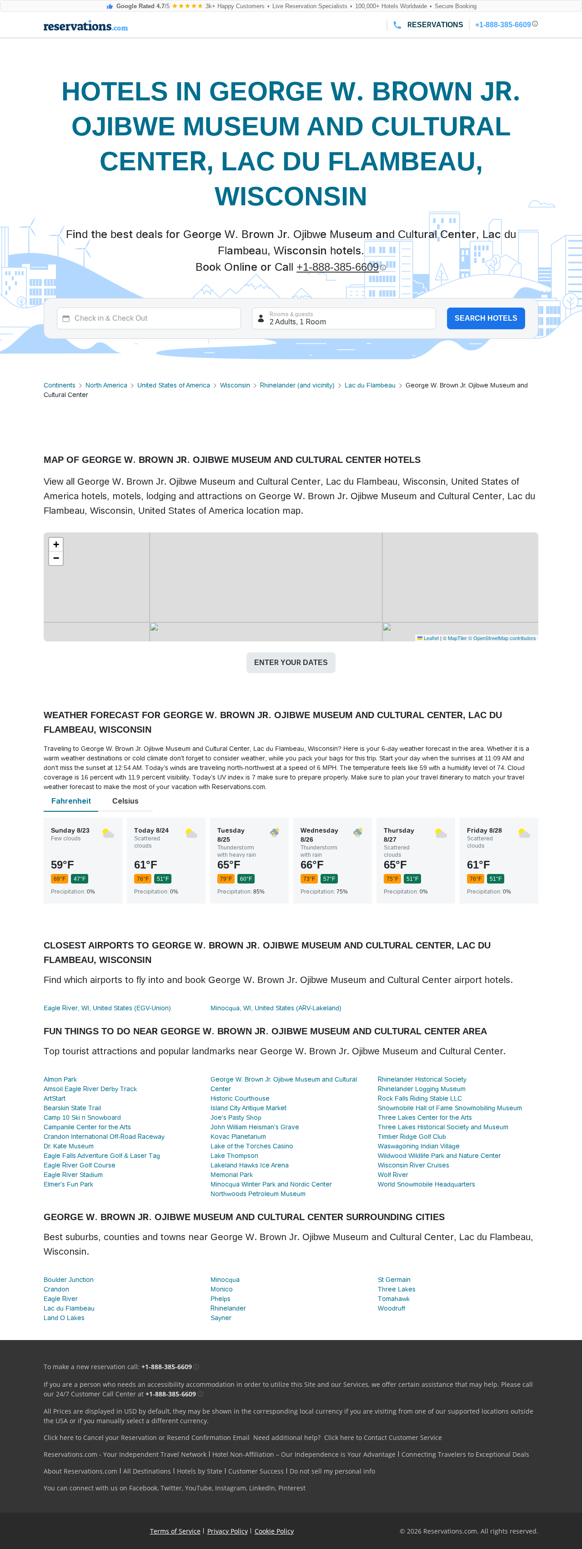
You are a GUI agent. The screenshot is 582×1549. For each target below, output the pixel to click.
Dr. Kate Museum (69, 1146)
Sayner (221, 1317)
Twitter (171, 1488)
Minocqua (225, 1279)
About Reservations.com (80, 1471)
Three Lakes (397, 1289)
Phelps (221, 1298)
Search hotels (486, 318)
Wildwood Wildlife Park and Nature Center (439, 1155)
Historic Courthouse (240, 1098)
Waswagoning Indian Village (419, 1146)
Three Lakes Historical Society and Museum (443, 1127)
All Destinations (147, 1471)
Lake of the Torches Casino (252, 1146)
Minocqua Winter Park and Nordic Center (271, 1184)
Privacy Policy (227, 1531)
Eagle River (61, 1298)
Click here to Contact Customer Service (383, 1437)
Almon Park (60, 1079)
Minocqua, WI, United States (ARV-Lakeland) (276, 1008)
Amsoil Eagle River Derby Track (90, 1088)
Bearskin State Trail (72, 1108)
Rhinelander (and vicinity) (297, 385)
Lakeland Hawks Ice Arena (250, 1165)
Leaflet (430, 637)
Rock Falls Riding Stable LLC (420, 1098)
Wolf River (393, 1174)
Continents (59, 385)
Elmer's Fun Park (68, 1184)
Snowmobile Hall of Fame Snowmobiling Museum (450, 1108)
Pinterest (292, 1488)
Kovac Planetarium (238, 1136)
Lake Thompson (234, 1155)
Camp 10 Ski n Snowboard (82, 1117)
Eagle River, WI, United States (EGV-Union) (107, 1008)
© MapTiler (455, 637)
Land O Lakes (64, 1317)
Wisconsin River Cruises (413, 1165)
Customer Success (256, 1471)
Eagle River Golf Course (79, 1165)
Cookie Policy (274, 1531)
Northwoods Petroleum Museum (258, 1193)
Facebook (143, 1488)
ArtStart (54, 1098)
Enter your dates (291, 662)
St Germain (394, 1279)
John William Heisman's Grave (255, 1127)
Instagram (230, 1488)
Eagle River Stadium (73, 1174)
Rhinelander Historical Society (422, 1079)
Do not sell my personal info (332, 1471)
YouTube (198, 1488)
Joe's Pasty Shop (236, 1117)
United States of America (173, 385)
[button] (56, 544)
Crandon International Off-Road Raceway (104, 1136)
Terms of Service (175, 1531)
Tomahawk (394, 1298)
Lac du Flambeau (370, 385)
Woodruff (391, 1308)
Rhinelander (228, 1308)
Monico (222, 1289)
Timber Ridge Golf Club (412, 1136)
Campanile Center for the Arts (87, 1127)
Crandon (56, 1289)
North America (106, 385)
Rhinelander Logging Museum (422, 1088)
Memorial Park (232, 1174)
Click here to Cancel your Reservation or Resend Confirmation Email (147, 1437)
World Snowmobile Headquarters (426, 1184)
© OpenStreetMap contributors (502, 637)
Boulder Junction (69, 1279)
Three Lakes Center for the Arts (425, 1117)
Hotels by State (199, 1471)
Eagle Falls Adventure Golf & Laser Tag (102, 1155)
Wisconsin (235, 385)
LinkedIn (262, 1488)
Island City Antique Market (248, 1108)
